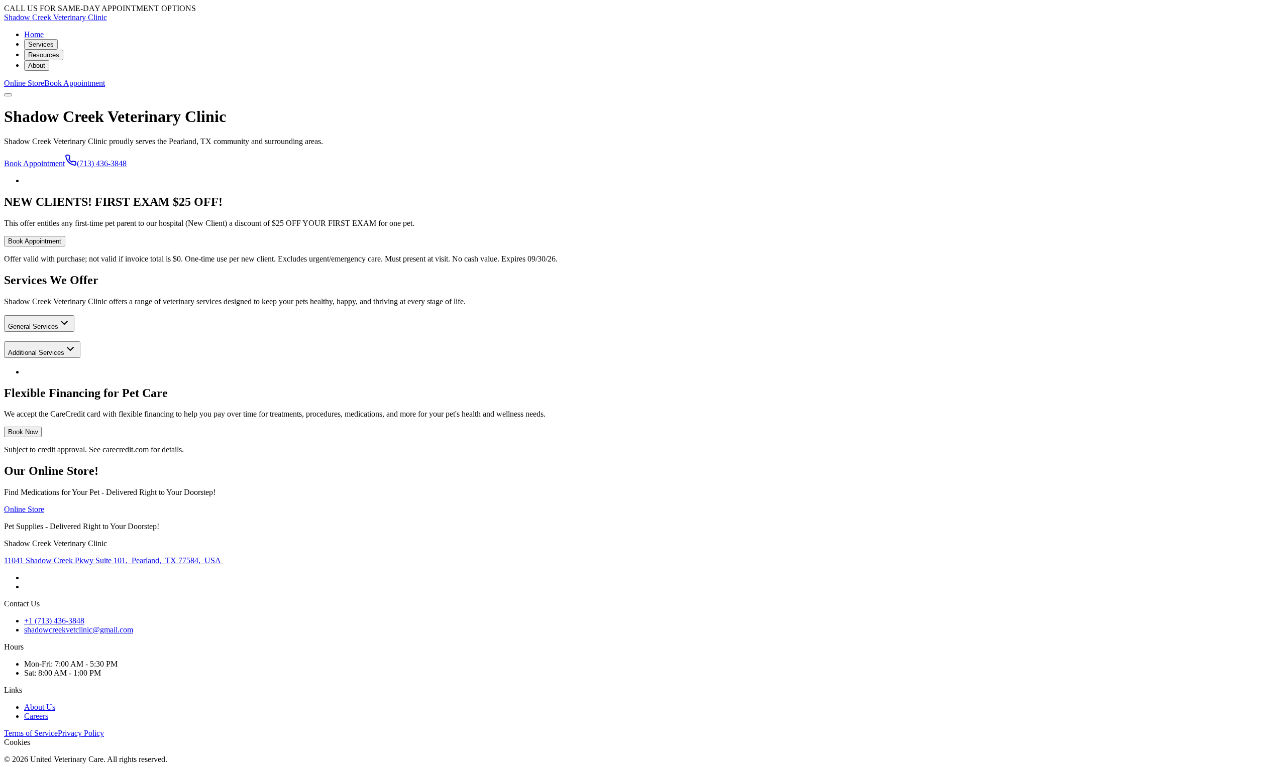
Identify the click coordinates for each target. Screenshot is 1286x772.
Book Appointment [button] (74, 83)
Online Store (24, 509)
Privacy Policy (81, 733)
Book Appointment (34, 163)
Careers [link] (36, 716)
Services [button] (41, 44)
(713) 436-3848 (102, 163)
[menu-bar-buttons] (8, 94)
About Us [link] (39, 707)
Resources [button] (43, 55)
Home (34, 34)
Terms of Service (31, 733)
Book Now (23, 432)
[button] (39, 323)
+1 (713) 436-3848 (54, 620)
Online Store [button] (24, 83)
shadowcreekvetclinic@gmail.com (78, 629)
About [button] (36, 65)
